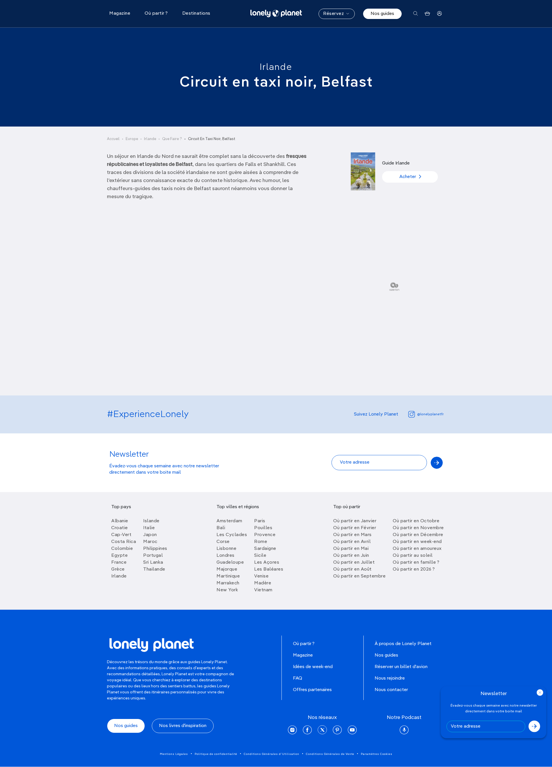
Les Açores (266, 562)
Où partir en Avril (352, 542)
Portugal (153, 555)
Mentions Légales (174, 754)
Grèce (118, 569)
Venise (261, 576)
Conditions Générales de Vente (330, 754)
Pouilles (263, 528)
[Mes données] (439, 13)
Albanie (119, 521)
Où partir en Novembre (418, 528)
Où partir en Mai (351, 548)
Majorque (226, 569)
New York (227, 590)
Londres (225, 555)
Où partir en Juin (351, 555)
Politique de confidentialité (216, 754)
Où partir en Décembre (418, 535)
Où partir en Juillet (354, 562)
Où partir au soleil (413, 555)
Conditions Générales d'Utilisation (271, 754)
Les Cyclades (231, 535)
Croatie (119, 528)
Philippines (155, 548)
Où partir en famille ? (416, 562)
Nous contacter (391, 690)
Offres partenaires (312, 690)
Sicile (260, 555)
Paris (259, 521)
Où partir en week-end (417, 542)
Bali (220, 528)
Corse (223, 542)
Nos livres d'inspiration (182, 726)
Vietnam (263, 590)
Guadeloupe (230, 562)
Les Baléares (268, 569)
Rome (260, 542)
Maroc (150, 542)
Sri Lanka (153, 562)
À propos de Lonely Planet (403, 644)
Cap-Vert (121, 535)
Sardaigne (265, 548)
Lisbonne (226, 548)
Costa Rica (123, 542)
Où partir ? (304, 644)
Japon (150, 535)
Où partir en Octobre (416, 521)
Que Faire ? (172, 139)
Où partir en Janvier (354, 521)
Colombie (122, 548)
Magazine (303, 655)
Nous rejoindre (390, 678)
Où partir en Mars (352, 535)
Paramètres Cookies (376, 754)
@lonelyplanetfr (430, 414)
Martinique (228, 576)
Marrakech (227, 583)
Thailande (154, 569)
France (118, 562)
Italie (149, 528)
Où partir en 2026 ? (414, 569)
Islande (151, 521)
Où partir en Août (352, 569)
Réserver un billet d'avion (401, 667)
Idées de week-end (313, 667)
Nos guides (382, 14)
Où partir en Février (354, 528)
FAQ (297, 678)
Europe (132, 139)
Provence (264, 535)
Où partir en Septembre (359, 576)
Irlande (276, 67)
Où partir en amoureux (417, 548)
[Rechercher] (415, 13)
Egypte (119, 555)
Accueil (113, 139)
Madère (262, 583)
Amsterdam (229, 521)
